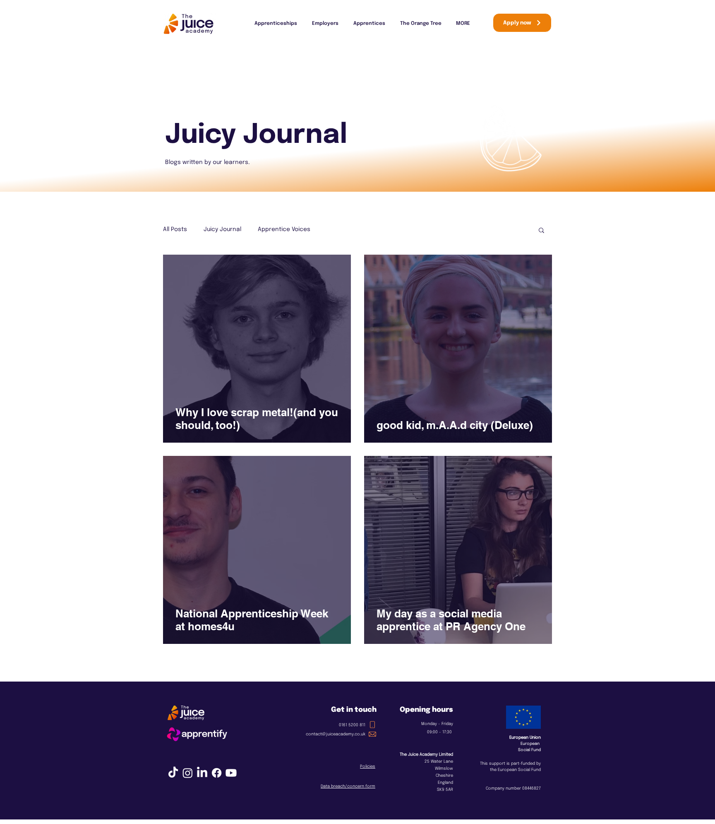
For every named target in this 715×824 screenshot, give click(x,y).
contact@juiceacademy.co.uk (335, 734)
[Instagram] (187, 772)
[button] (541, 230)
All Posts (175, 229)
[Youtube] (231, 772)
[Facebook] (216, 772)
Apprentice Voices (284, 229)
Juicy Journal (222, 229)
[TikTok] (173, 772)
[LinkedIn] (202, 772)
